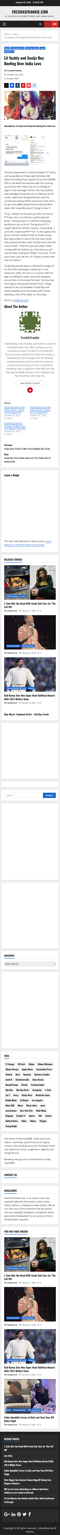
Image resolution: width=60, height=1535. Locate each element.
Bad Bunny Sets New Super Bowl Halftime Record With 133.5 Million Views (29, 697)
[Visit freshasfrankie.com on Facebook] (29, 1515)
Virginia (42, 1121)
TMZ (40, 1115)
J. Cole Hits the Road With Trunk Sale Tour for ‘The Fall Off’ (30, 605)
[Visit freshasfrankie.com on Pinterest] (19, 1515)
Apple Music (27, 1069)
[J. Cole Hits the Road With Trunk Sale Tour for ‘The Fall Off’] (30, 582)
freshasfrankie (17, 48)
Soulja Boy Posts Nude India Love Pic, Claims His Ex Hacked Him (14, 410)
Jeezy (15, 1095)
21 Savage (10, 1064)
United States (12, 1121)
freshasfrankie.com (30, 12)
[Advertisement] (30, 843)
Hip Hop (9, 1090)
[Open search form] (40, 24)
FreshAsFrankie (14, 70)
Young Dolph (11, 1126)
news (42, 48)
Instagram (37, 1090)
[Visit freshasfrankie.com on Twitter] (24, 1515)
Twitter (48, 1115)
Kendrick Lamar (43, 1095)
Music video (31, 1105)
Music (20, 1105)
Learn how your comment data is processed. (27, 543)
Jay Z (8, 1095)
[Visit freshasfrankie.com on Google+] (7, 1515)
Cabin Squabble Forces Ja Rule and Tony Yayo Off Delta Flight (29, 1419)
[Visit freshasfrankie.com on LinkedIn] (13, 1515)
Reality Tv (9, 51)
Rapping (9, 1115)
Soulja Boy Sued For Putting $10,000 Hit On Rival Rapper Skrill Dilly (15, 426)
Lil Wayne (24, 1100)
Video (24, 1121)
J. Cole (48, 1090)
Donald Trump (12, 1084)
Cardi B (9, 1079)
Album (31, 1064)
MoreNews (44, 1528)
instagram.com (21, 300)
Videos (33, 1121)
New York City (26, 1110)
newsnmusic (11, 1110)
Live (55, 24)
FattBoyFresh (11, 611)
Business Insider (42, 1074)
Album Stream (12, 1069)
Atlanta (9, 1074)
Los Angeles (37, 1100)
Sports (31, 688)
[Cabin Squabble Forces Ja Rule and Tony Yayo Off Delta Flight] (30, 1396)
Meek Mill (10, 1105)
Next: (27, 458)
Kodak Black (11, 1100)
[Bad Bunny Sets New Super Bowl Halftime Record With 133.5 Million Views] (30, 674)
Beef (7, 48)
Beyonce (27, 1074)
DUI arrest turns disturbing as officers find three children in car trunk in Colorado (26, 1490)
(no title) (8, 1455)
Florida (24, 1084)
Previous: (27, 446)
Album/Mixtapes (45, 1064)
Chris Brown (38, 1079)
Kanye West (27, 1095)
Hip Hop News (32, 48)
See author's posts (30, 383)
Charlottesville (22, 1079)
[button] (4, 24)
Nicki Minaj (41, 1110)
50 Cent (21, 1064)
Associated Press (44, 1069)
